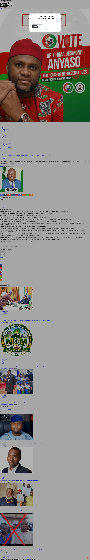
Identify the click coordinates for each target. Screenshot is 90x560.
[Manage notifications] (88, 558)
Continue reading (45, 29)
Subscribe (35, 26)
